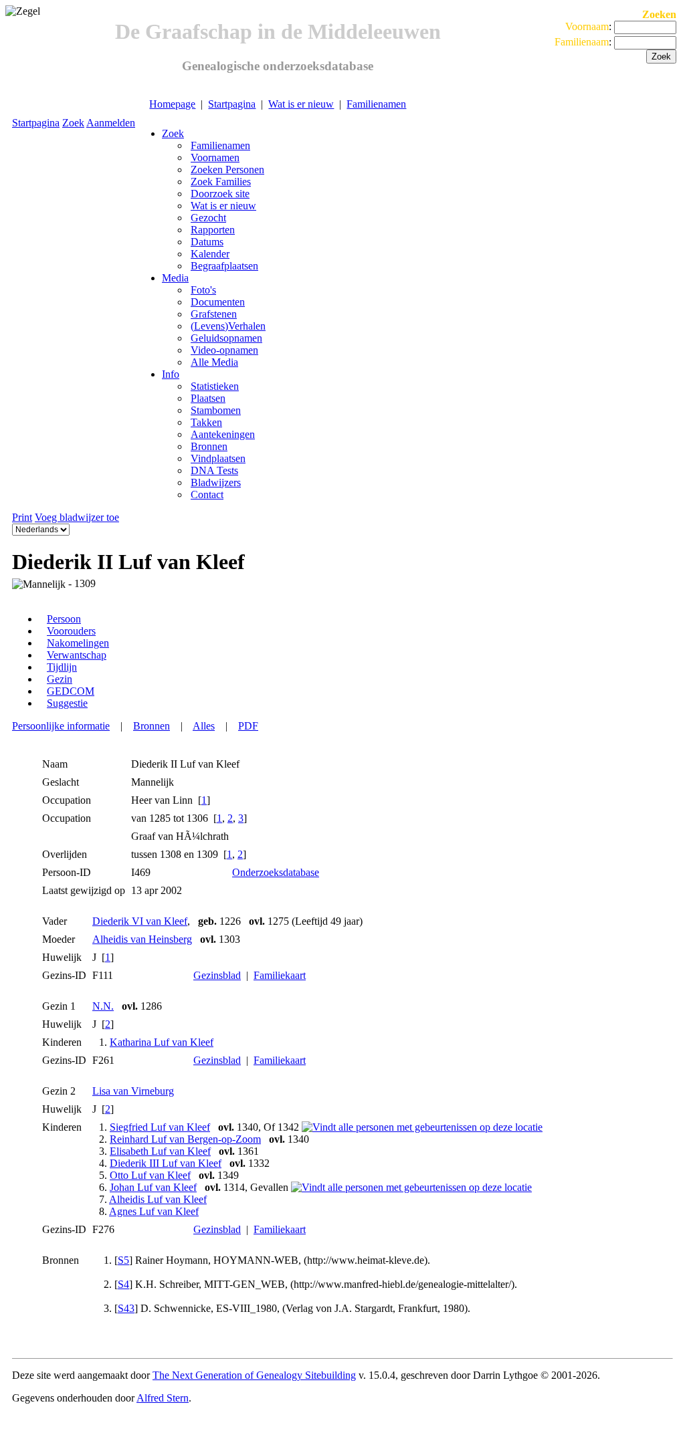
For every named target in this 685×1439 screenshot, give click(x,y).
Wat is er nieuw (301, 104)
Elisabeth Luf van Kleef (160, 1151)
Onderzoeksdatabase (275, 872)
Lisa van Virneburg (133, 1091)
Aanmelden (110, 122)
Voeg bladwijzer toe (77, 517)
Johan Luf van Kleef (153, 1187)
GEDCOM (70, 691)
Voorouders (71, 631)
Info (170, 374)
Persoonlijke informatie (61, 726)
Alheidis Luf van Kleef (158, 1199)
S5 (123, 1260)
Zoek (73, 122)
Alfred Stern (162, 1398)
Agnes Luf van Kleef (154, 1211)
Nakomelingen (78, 643)
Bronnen (151, 726)
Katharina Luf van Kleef (161, 1042)
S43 (126, 1308)
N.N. (103, 1006)
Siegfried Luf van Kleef (160, 1127)
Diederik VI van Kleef (139, 921)
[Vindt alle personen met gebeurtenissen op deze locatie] (422, 1127)
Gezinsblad (217, 975)
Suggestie (67, 703)
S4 (123, 1284)
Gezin (59, 679)
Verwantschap (76, 655)
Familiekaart (280, 975)
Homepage (172, 104)
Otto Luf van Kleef (150, 1175)
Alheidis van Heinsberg (142, 939)
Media (175, 278)
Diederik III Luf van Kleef (165, 1163)
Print (22, 517)
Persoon (64, 619)
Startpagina (232, 104)
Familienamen (376, 104)
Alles (204, 726)
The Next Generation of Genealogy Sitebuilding (254, 1375)
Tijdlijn (62, 667)
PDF (248, 726)
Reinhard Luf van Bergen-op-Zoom (185, 1139)
